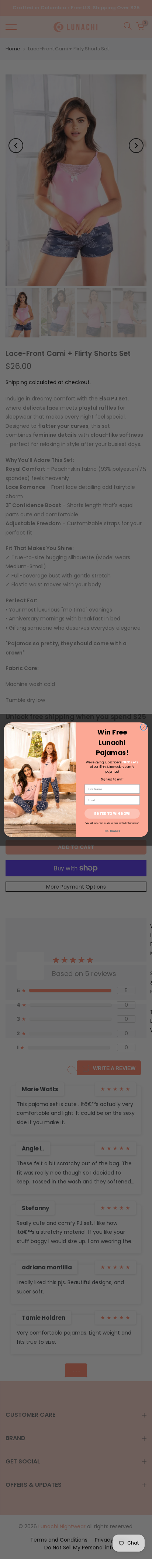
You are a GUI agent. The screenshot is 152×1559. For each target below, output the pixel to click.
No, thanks (112, 830)
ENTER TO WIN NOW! (112, 813)
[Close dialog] (143, 727)
